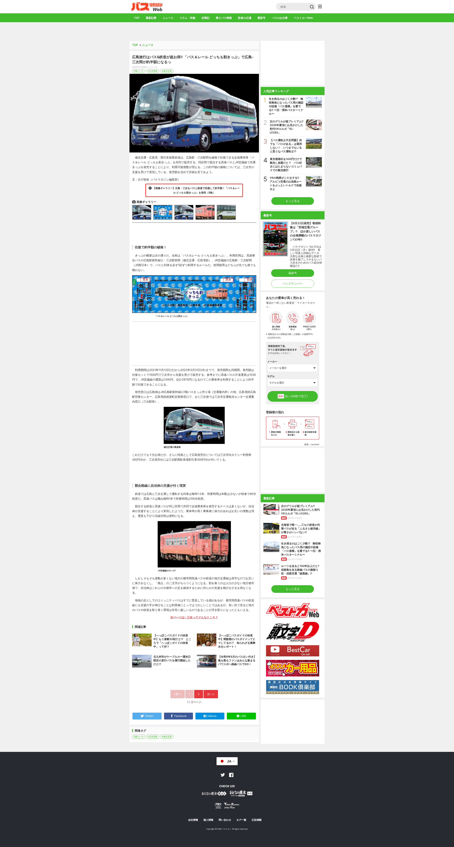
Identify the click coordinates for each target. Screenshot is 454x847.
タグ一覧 (241, 820)
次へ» (210, 694)
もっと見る (293, 201)
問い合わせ (225, 820)
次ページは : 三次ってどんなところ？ (194, 617)
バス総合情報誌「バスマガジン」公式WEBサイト (147, 6)
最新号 (261, 18)
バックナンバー (293, 283)
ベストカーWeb (303, 18)
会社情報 (193, 820)
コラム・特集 (187, 18)
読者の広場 (244, 18)
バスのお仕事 (280, 18)
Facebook (231, 775)
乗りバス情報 (224, 18)
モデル (271, 376)
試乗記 (206, 18)
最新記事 (151, 18)
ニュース (168, 18)
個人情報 (208, 820)
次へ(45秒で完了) (293, 396)
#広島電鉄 (153, 71)
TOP (137, 18)
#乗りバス (139, 71)
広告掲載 (257, 820)
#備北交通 (167, 71)
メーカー (272, 361)
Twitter (223, 775)
